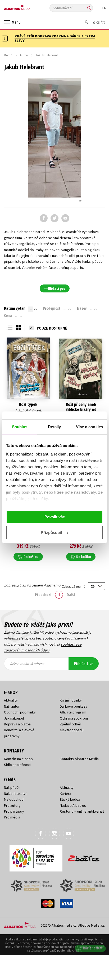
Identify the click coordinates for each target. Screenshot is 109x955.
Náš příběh (12, 787)
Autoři (24, 55)
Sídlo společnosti (17, 764)
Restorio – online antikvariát (82, 811)
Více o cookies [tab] (89, 426)
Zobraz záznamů (74, 586)
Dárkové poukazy (73, 706)
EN (104, 8)
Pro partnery (14, 811)
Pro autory (12, 805)
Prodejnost (51, 308)
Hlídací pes (56, 288)
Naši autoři (12, 706)
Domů (8, 55)
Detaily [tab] (54, 426)
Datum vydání (15, 308)
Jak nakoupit (14, 718)
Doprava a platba (17, 724)
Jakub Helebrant (28, 410)
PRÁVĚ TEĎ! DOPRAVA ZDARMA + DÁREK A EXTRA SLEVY (55, 38)
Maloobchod (14, 799)
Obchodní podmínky (20, 712)
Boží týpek (28, 404)
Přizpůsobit (51, 532)
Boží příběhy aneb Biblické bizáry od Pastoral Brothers (81, 409)
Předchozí (43, 594)
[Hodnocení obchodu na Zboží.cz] (83, 856)
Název (82, 308)
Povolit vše (54, 517)
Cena (8, 315)
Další (71, 594)
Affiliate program (73, 712)
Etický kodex (70, 799)
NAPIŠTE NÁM (93, 948)
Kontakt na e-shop (18, 758)
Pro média (12, 817)
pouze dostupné (52, 328)
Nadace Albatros (73, 805)
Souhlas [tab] (19, 426)
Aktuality (11, 700)
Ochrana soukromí (74, 718)
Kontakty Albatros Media (79, 758)
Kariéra (65, 793)
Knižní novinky (71, 700)
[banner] (28, 6)
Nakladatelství (15, 793)
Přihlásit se (83, 664)
